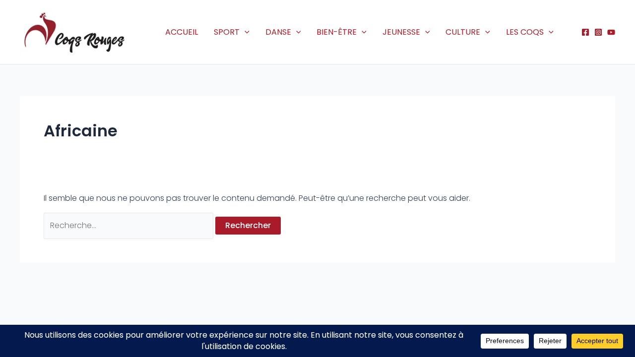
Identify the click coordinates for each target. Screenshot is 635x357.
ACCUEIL (181, 32)
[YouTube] (611, 32)
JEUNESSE (401, 32)
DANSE (278, 32)
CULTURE (462, 32)
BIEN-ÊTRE (337, 32)
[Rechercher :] (129, 225)
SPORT (227, 32)
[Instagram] (598, 32)
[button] (245, 32)
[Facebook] (585, 32)
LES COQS (525, 32)
